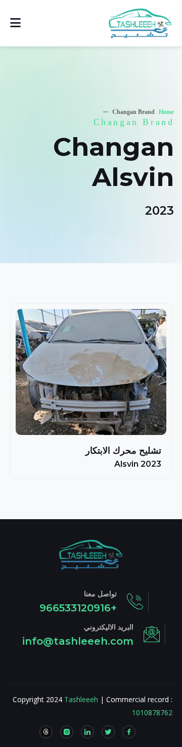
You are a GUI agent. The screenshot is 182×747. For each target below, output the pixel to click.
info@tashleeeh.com (77, 641)
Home (166, 111)
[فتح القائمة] (15, 23)
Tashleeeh (81, 699)
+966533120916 (78, 608)
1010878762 (152, 712)
